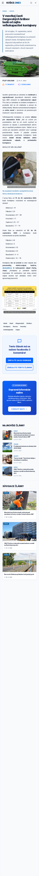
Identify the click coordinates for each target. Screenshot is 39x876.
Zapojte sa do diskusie (19, 360)
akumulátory (7, 268)
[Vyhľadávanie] (31, 3)
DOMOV (4, 11)
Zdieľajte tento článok (19, 367)
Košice (12, 11)
